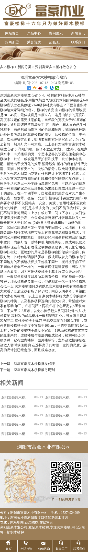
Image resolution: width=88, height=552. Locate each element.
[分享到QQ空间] (35, 88)
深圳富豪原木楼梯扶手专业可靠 (60, 425)
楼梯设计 (56, 198)
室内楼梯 (62, 110)
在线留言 (46, 522)
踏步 (68, 115)
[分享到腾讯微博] (46, 88)
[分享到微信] (57, 88)
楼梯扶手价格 (37, 262)
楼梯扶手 (68, 262)
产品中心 (34, 33)
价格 (10, 267)
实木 (83, 105)
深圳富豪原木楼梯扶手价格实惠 (16, 425)
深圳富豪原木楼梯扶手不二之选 (16, 434)
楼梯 (50, 95)
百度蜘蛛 (31, 522)
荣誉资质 (34, 42)
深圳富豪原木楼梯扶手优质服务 (16, 416)
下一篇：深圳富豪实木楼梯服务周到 (27, 370)
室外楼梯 (21, 321)
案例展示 (56, 33)
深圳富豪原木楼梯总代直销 (60, 434)
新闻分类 (24, 67)
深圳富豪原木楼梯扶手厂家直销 (60, 397)
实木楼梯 (7, 67)
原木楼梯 (42, 527)
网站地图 (17, 522)
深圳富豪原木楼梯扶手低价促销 (60, 406)
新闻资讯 (78, 33)
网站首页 (12, 33)
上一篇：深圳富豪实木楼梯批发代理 (27, 364)
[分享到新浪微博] (40, 88)
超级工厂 (56, 42)
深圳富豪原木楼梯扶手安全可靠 (16, 397)
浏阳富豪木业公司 (13, 527)
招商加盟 (12, 42)
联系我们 (78, 42)
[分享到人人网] (52, 88)
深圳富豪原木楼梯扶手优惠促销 (60, 416)
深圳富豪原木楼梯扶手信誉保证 (16, 406)
